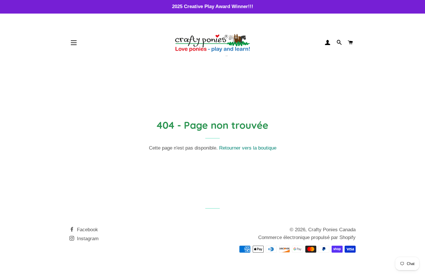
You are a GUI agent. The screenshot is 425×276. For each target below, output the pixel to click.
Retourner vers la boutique (247, 148)
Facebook (86, 229)
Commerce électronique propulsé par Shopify (307, 237)
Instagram (87, 238)
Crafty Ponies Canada (332, 229)
